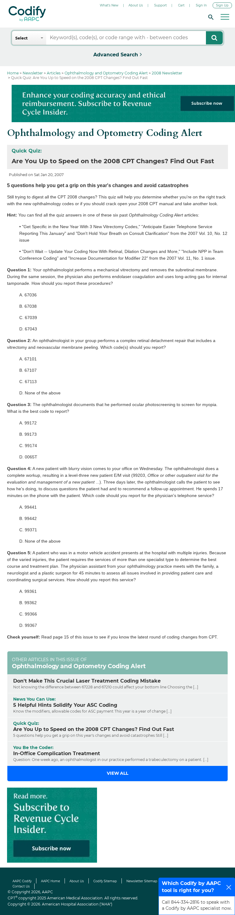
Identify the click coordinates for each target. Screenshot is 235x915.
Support (160, 5)
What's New (109, 5)
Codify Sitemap (105, 881)
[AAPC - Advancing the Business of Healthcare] (27, 13)
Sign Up (222, 5)
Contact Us (21, 886)
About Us (136, 5)
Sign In (201, 5)
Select (21, 38)
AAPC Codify (22, 881)
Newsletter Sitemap (141, 881)
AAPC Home (50, 881)
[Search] (210, 17)
